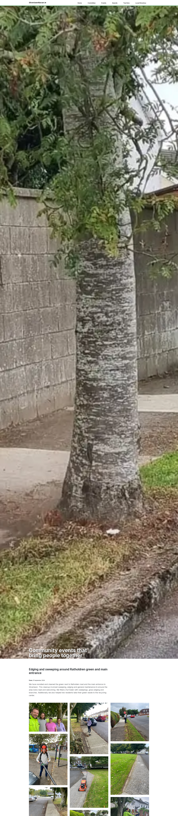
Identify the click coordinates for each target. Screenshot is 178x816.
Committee (91, 3)
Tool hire (126, 3)
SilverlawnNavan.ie (37, 2)
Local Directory (140, 3)
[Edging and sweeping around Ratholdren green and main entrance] (48, 717)
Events (103, 3)
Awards (114, 3)
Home (80, 3)
